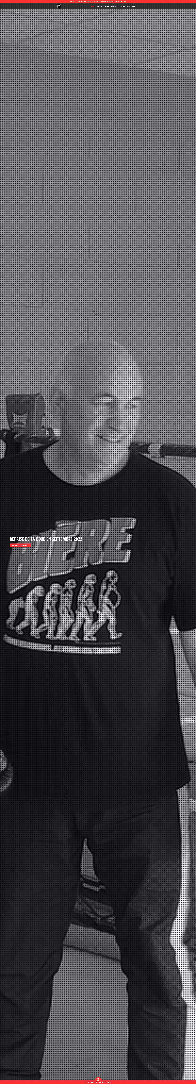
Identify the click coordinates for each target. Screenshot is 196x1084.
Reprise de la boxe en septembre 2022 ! (47, 539)
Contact (134, 6)
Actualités (100, 6)
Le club (107, 6)
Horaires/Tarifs (125, 6)
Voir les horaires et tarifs (20, 545)
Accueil (93, 6)
